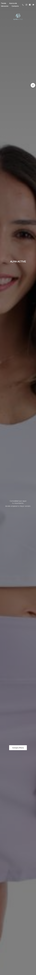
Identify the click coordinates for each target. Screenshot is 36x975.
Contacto (15, 6)
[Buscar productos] (33, 85)
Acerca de (13, 3)
